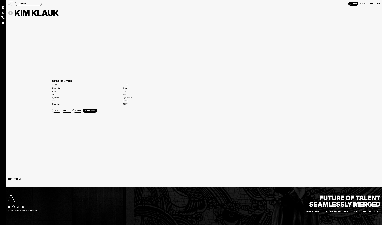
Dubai (354, 4)
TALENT (324, 211)
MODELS (309, 211)
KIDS (317, 211)
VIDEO (78, 111)
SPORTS (347, 211)
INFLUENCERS (335, 211)
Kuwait (362, 4)
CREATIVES (366, 211)
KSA (378, 4)
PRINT (57, 111)
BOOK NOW (89, 111)
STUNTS (377, 211)
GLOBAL (356, 211)
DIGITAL (67, 111)
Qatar (371, 4)
